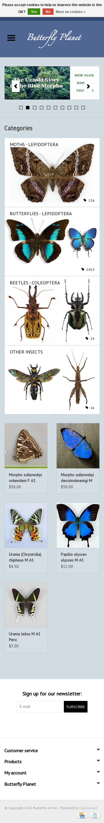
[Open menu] (11, 37)
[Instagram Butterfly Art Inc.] (62, 724)
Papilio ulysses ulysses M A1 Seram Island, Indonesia (74, 557)
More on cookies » (71, 12)
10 (83, 107)
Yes (34, 12)
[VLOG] (52, 83)
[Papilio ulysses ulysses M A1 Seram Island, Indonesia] (78, 525)
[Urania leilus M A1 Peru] (26, 604)
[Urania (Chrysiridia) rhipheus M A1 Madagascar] (26, 525)
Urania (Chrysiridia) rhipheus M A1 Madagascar (25, 557)
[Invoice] (94, 815)
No (48, 12)
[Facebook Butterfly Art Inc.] (41, 724)
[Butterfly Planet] (63, 38)
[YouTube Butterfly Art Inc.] (52, 724)
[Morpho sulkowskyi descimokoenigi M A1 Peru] (78, 445)
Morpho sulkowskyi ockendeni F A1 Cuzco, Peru (25, 477)
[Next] (88, 86)
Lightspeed (88, 808)
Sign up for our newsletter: (52, 694)
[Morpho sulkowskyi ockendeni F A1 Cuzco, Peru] (26, 445)
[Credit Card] (81, 815)
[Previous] (16, 86)
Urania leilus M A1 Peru (24, 636)
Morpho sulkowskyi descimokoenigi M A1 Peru (77, 477)
